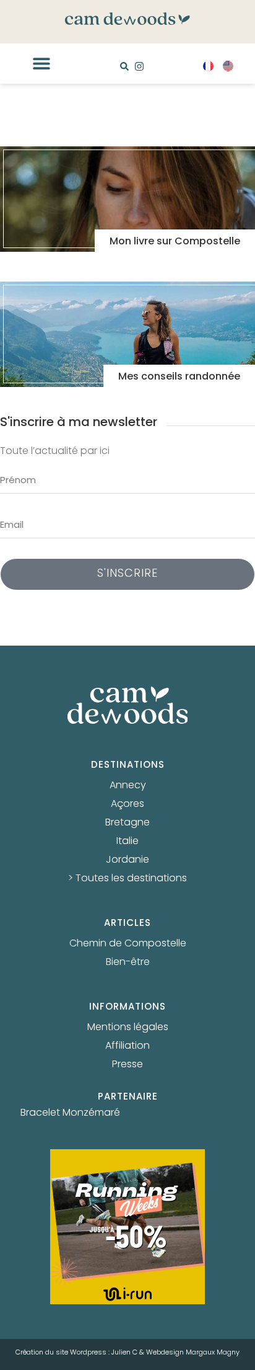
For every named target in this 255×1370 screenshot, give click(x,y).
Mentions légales (127, 1028)
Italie (127, 842)
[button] (41, 64)
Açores (127, 804)
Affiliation (127, 1046)
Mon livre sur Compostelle (175, 242)
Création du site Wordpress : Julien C (76, 1352)
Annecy (128, 786)
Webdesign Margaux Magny (193, 1352)
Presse (127, 1065)
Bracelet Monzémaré (70, 1113)
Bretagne (127, 823)
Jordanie (127, 860)
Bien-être (128, 962)
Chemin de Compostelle (127, 944)
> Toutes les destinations (127, 879)
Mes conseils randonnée (179, 377)
